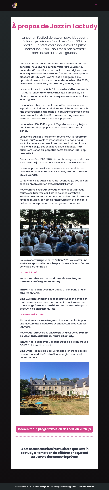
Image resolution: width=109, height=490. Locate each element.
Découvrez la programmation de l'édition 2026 (52, 429)
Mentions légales (41, 486)
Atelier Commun (86, 486)
